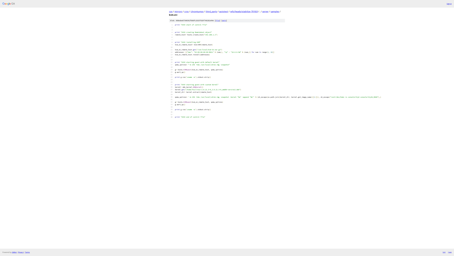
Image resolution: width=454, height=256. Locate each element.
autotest (223, 11)
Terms (27, 252)
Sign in (449, 4)
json (450, 252)
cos (170, 11)
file (217, 21)
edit (224, 21)
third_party (211, 11)
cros (186, 11)
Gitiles (14, 252)
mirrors (178, 11)
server (265, 11)
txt (444, 252)
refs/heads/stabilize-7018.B (244, 11)
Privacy (20, 252)
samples (275, 11)
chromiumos (197, 11)
